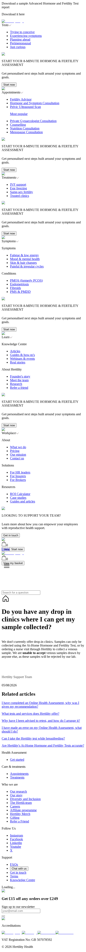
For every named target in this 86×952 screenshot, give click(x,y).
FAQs (14, 864)
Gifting (14, 817)
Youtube (15, 846)
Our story (16, 795)
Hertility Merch (20, 814)
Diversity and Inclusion (25, 799)
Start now (9, 84)
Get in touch (10, 535)
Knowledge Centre (22, 880)
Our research (18, 791)
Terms (14, 876)
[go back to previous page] (6, 601)
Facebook (16, 839)
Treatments (17, 777)
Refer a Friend (19, 821)
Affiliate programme (23, 810)
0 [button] (7, 545)
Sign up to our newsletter (18, 906)
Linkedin (16, 843)
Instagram (16, 835)
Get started (17, 759)
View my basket (13, 563)
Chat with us (19, 868)
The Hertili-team (21, 802)
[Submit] (3, 916)
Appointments (19, 773)
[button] (43, 57)
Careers (15, 806)
